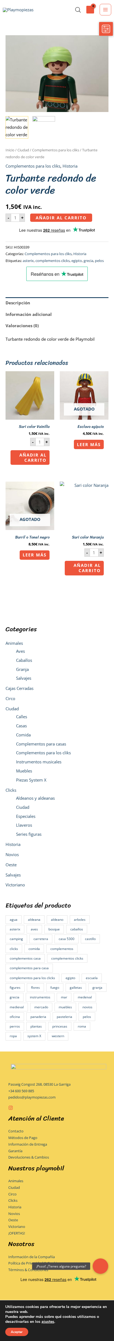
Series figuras (29, 834)
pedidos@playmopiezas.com (32, 1097)
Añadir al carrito (61, 217)
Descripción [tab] (18, 302)
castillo (90, 939)
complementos (61, 949)
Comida (23, 735)
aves (34, 929)
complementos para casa (29, 968)
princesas (59, 1026)
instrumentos (40, 997)
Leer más (89, 444)
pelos (87, 1017)
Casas (21, 725)
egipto (70, 978)
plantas (36, 1026)
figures (15, 987)
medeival (85, 997)
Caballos (24, 660)
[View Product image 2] (43, 127)
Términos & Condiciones (28, 1269)
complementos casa (25, 958)
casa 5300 (66, 939)
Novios (12, 854)
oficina (15, 1017)
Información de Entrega (27, 1144)
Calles (21, 716)
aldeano (57, 919)
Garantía (15, 1150)
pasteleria (64, 1017)
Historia (13, 844)
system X (34, 1036)
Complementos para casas (41, 744)
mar (64, 997)
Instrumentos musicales (38, 761)
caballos (76, 929)
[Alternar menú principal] (105, 9)
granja (97, 987)
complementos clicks (67, 958)
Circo (10, 698)
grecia (14, 997)
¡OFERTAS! (16, 1233)
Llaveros (24, 825)
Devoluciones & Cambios (28, 1157)
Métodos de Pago (22, 1137)
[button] (100, 1266)
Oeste (11, 864)
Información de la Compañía (31, 1256)
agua (13, 919)
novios (87, 1007)
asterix (15, 929)
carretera (40, 939)
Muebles (24, 771)
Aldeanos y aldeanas (35, 798)
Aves (20, 651)
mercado (41, 1007)
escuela (92, 978)
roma (82, 1026)
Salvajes (23, 678)
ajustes (48, 1321)
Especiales (25, 816)
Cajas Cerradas (19, 688)
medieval (17, 1007)
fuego (54, 987)
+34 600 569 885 (21, 1090)
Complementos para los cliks (43, 752)
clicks (14, 949)
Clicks (11, 790)
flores (35, 987)
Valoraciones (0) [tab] (22, 325)
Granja (22, 669)
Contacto (16, 1131)
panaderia (38, 1017)
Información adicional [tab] (29, 314)
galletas (76, 987)
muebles (65, 1007)
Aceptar (17, 1332)
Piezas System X (31, 780)
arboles (80, 919)
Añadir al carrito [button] (32, 457)
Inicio (10, 150)
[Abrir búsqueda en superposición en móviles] (78, 9)
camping (16, 939)
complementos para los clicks (32, 978)
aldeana (34, 919)
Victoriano (15, 884)
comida (34, 949)
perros (15, 1026)
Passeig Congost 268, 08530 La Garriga (39, 1084)
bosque (54, 929)
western (58, 1036)
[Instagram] (10, 1107)
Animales (14, 643)
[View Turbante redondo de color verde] (17, 127)
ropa (13, 1036)
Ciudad (12, 708)
